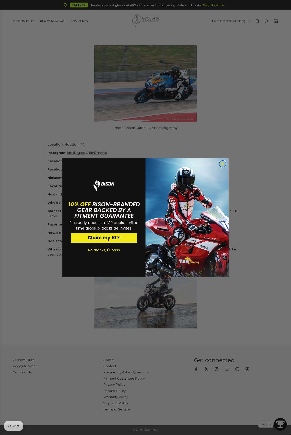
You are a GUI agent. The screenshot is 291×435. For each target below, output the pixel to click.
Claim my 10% (104, 237)
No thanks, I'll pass (104, 250)
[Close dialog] (222, 163)
